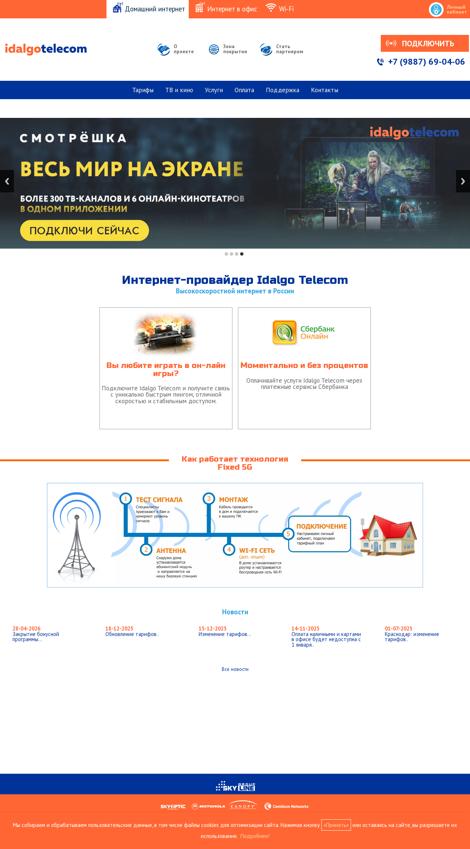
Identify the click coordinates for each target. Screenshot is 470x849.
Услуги (214, 90)
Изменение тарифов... (225, 631)
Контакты (324, 90)
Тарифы (142, 90)
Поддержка (282, 90)
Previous (7, 181)
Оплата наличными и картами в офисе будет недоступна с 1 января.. (326, 636)
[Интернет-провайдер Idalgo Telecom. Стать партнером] (282, 58)
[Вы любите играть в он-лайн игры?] (167, 308)
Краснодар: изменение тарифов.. (412, 634)
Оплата (244, 90)
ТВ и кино (179, 90)
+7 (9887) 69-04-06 (426, 61)
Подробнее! (255, 835)
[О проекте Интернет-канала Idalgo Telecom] (177, 58)
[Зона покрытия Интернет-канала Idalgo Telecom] (227, 58)
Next (463, 181)
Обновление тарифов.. (132, 631)
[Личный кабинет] (449, 1)
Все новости (235, 669)
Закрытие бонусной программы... (35, 634)
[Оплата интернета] (304, 308)
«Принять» (336, 824)
